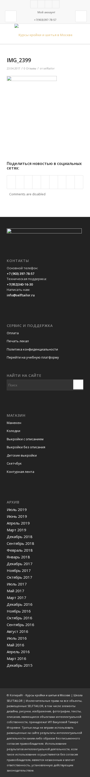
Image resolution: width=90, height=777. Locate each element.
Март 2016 (16, 658)
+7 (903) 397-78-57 (20, 273)
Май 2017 (15, 590)
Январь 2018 (18, 556)
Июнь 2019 (17, 516)
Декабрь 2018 (19, 536)
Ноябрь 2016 (19, 611)
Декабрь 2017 (19, 563)
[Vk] (41, 4)
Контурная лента (20, 471)
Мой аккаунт (46, 12)
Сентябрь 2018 (20, 543)
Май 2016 (15, 644)
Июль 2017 (17, 583)
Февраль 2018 (20, 550)
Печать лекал (18, 341)
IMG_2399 (19, 60)
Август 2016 (17, 631)
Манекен (14, 422)
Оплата (13, 333)
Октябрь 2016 (19, 617)
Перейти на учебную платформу (33, 357)
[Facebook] (34, 4)
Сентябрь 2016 (20, 624)
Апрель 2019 (18, 523)
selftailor (49, 68)
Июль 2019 (17, 509)
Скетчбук (14, 463)
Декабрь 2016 (19, 604)
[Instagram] (48, 4)
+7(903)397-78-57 (45, 20)
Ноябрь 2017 (19, 570)
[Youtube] (55, 4)
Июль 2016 (17, 638)
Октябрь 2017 (19, 577)
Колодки (13, 430)
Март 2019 (16, 529)
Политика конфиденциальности (32, 349)
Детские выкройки (22, 455)
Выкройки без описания (26, 447)
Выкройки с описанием (25, 439)
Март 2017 (16, 597)
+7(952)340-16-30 (20, 284)
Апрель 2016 (18, 651)
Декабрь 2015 (19, 665)
